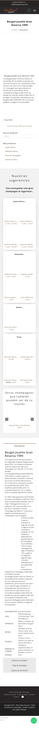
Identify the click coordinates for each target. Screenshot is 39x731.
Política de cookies (22, 694)
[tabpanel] (19, 553)
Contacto (16, 697)
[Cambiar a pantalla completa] (3, 717)
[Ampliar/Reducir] (1, 717)
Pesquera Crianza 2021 (12, 380)
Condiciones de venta (10, 694)
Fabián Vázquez (20, 709)
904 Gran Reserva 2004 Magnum (16, 357)
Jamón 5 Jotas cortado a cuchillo (16, 221)
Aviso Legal (25, 692)
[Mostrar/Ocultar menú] (34, 10)
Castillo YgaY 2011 (27, 357)
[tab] (19, 445)
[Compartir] (5, 717)
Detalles (12, 213)
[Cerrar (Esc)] (7, 717)
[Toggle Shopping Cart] (29, 10)
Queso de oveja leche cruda (14, 327)
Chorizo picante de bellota (13, 297)
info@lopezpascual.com (19, 4)
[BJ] (19, 54)
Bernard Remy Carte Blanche (19, 425)
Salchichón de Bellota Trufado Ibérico (17, 274)
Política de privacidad (15, 692)
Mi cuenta (31, 694)
